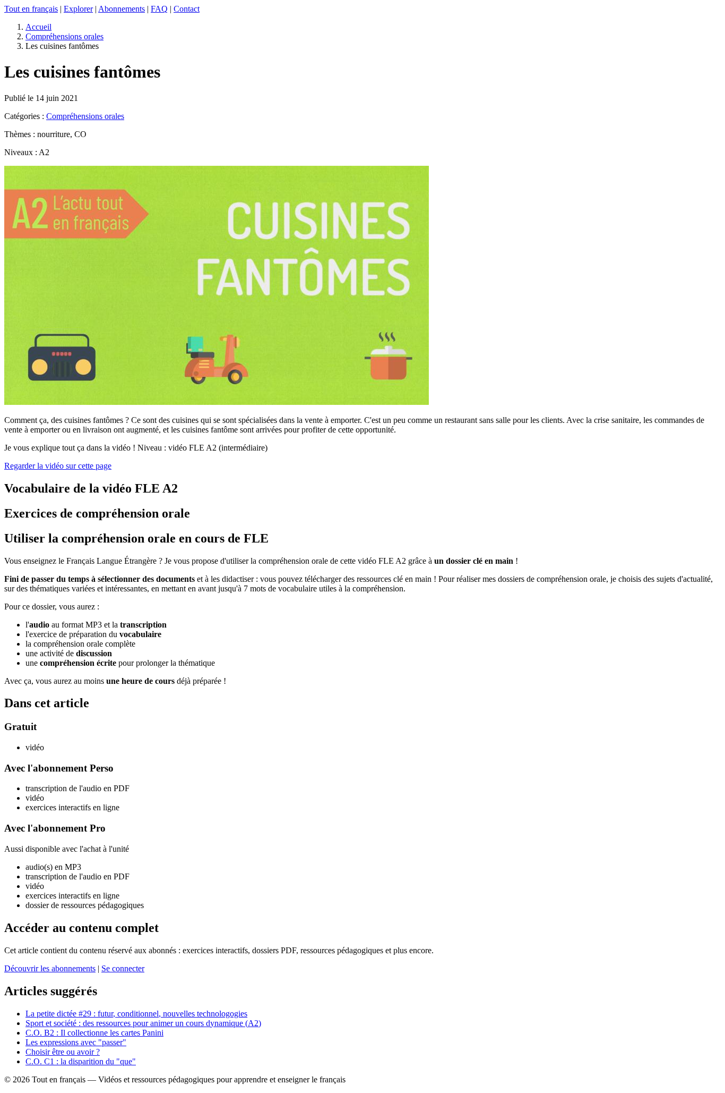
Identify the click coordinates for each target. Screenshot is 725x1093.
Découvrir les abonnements (50, 968)
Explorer (78, 8)
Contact (187, 8)
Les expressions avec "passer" (75, 1042)
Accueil (38, 26)
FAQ (159, 8)
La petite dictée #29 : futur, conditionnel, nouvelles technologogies (136, 1013)
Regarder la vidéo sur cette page (57, 465)
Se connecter (122, 968)
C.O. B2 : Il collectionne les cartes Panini (94, 1032)
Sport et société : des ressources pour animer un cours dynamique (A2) (143, 1023)
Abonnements (121, 8)
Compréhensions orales (64, 36)
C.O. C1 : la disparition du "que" (80, 1061)
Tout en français (31, 8)
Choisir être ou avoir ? (62, 1051)
